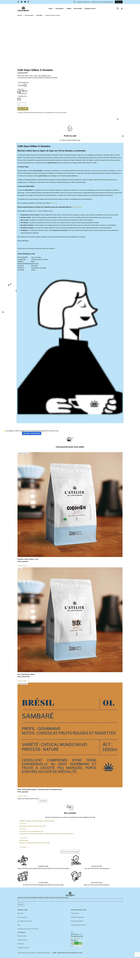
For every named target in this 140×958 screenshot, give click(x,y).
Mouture (20, 89)
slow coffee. (54, 203)
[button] (23, 565)
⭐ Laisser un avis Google (32, 433)
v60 (37, 211)
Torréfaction (22, 96)
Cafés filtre (39, 15)
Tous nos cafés (29, 15)
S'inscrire (21, 904)
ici (55, 248)
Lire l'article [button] (22, 823)
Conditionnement (23, 82)
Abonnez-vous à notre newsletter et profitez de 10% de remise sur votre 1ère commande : (43, 897)
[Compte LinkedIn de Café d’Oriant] (21, 2)
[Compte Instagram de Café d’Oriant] (18, 2)
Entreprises (119, 2)
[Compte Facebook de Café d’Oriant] (28, 2)
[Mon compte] (121, 8)
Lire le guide (43, 800)
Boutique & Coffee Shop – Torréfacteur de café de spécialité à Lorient (95, 2)
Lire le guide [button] (22, 838)
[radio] (19, 85)
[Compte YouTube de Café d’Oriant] (25, 2)
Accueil (20, 15)
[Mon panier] (118, 8)
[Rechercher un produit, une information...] (74, 2)
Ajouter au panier (22, 108)
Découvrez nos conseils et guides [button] (70, 851)
